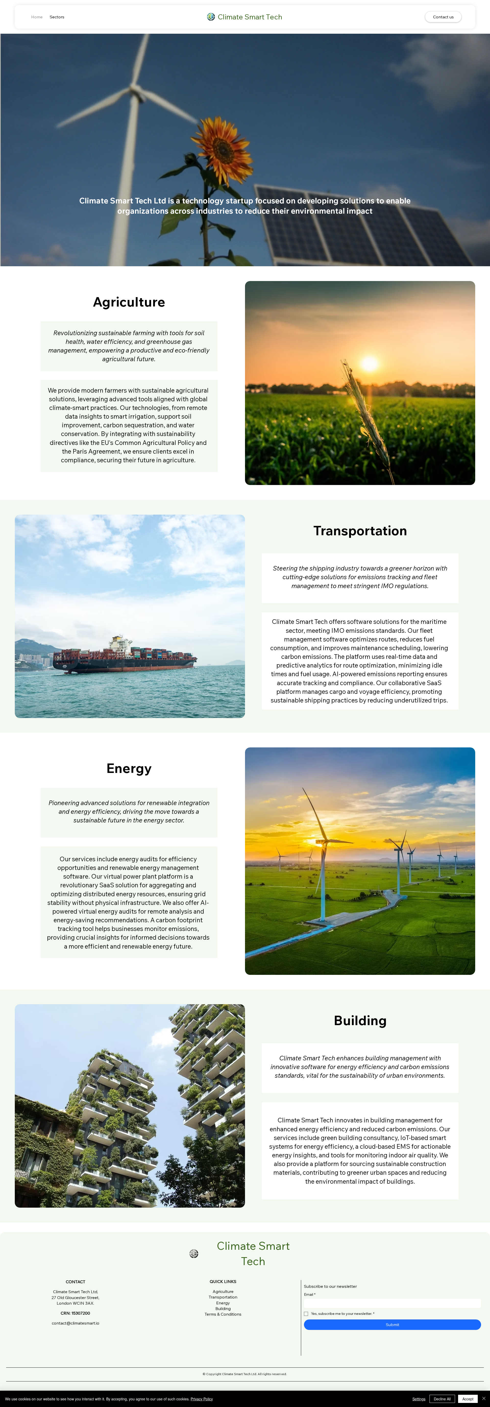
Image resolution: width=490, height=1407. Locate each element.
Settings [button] (418, 1398)
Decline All (442, 1398)
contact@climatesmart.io (75, 1323)
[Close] (484, 1399)
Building (223, 1308)
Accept (467, 1398)
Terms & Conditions (223, 1314)
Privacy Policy (202, 1398)
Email (309, 1294)
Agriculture (223, 1291)
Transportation (223, 1297)
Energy (223, 1302)
